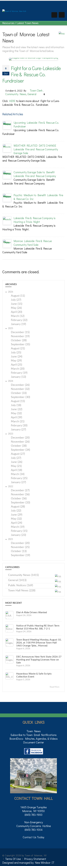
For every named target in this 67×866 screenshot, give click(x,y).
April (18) (16, 470)
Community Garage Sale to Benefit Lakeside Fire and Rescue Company (35, 174)
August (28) (18, 507)
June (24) (16, 357)
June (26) (16, 462)
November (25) (20, 547)
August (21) (18, 348)
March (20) (17, 369)
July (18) (16, 405)
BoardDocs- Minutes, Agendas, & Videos (34, 738)
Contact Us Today (33, 837)
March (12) (17, 316)
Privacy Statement (35, 859)
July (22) (16, 511)
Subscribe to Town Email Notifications (33, 735)
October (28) (19, 340)
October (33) (19, 393)
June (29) (16, 515)
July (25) (16, 353)
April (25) (16, 365)
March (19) (17, 527)
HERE (12, 101)
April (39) (16, 417)
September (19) (20, 555)
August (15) (18, 401)
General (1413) (17, 580)
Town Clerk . (37, 90)
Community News (15, 94)
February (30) (19, 426)
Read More (55, 687)
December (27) (20, 490)
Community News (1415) (23, 575)
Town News (33, 731)
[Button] (62, 15)
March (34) (17, 474)
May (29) (16, 361)
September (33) (20, 503)
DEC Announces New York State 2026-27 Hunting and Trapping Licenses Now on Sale (38, 659)
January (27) (18, 430)
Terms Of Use (13, 859)
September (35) (20, 344)
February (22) (19, 320)
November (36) (20, 494)
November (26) (20, 442)
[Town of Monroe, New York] (14, 11)
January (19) (18, 324)
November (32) (20, 389)
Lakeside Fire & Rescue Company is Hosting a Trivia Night (34, 220)
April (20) (16, 312)
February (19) (19, 373)
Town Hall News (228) (21, 590)
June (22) (16, 409)
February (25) (19, 478)
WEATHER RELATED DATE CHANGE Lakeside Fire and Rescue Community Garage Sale (36, 149)
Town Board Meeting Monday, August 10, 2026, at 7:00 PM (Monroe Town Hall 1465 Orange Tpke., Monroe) (38, 642)
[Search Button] (54, 15)
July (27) (16, 300)
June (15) (16, 304)
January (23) (18, 535)
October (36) (19, 498)
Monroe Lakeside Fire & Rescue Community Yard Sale (33, 243)
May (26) (16, 308)
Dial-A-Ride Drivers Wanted (31, 612)
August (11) (18, 296)
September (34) (20, 450)
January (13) (18, 377)
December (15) (20, 332)
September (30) (20, 397)
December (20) (20, 438)
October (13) (19, 551)
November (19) (20, 336)
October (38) (19, 446)
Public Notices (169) (20, 585)
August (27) (18, 454)
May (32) (16, 413)
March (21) (17, 421)
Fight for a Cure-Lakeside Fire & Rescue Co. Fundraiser (31, 74)
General (31, 94)
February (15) (19, 531)
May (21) (16, 466)
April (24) (16, 523)
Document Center (33, 742)
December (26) (20, 385)
